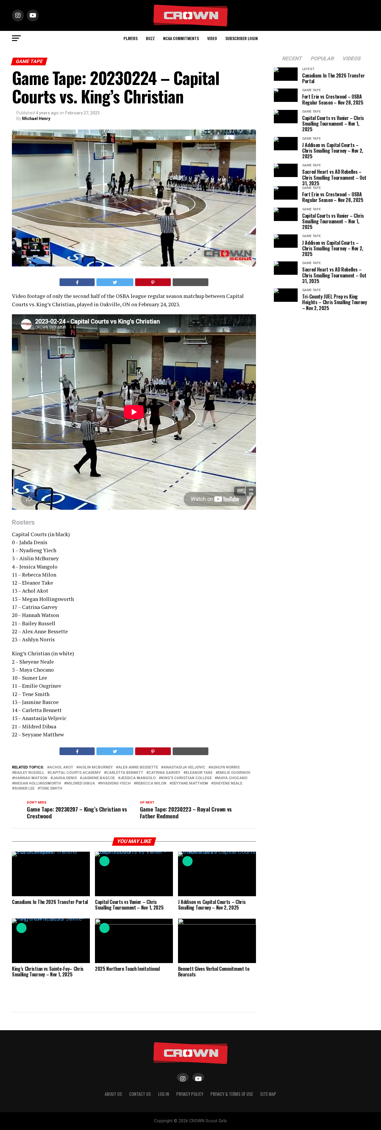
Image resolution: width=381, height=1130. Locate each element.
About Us (113, 1094)
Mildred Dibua (80, 783)
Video (212, 38)
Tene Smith (51, 788)
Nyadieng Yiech (115, 783)
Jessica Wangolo (138, 778)
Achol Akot (61, 767)
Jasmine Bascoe (98, 778)
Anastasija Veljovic (184, 767)
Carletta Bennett (124, 773)
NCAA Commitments (181, 38)
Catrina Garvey (164, 773)
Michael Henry (36, 118)
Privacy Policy (189, 1094)
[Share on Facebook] (77, 282)
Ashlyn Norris (225, 767)
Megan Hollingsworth (37, 783)
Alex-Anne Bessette (138, 767)
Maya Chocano (232, 778)
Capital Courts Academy (75, 773)
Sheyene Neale (227, 783)
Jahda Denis (65, 778)
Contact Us (140, 1094)
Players (131, 38)
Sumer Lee (24, 788)
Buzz (150, 38)
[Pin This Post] (153, 282)
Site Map (268, 1094)
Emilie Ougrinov (234, 773)
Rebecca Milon (151, 783)
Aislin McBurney (96, 767)
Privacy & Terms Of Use (231, 1094)
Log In (163, 1094)
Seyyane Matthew (190, 783)
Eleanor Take (199, 773)
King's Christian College (186, 778)
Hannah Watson (30, 778)
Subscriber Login (241, 38)
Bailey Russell (29, 773)
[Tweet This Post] (114, 282)
